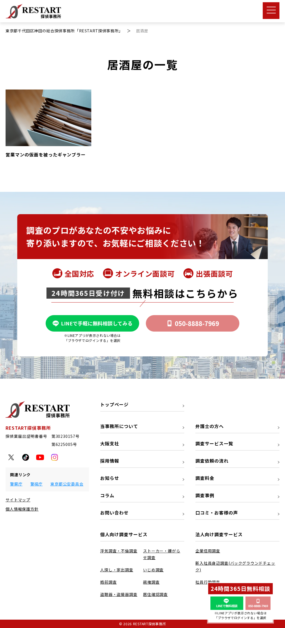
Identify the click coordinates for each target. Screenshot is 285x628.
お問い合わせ (114, 512)
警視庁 (36, 484)
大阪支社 (109, 443)
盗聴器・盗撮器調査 (118, 594)
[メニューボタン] (271, 10)
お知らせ (109, 478)
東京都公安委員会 (66, 484)
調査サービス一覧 (214, 443)
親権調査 (151, 582)
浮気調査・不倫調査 (118, 551)
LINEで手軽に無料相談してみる (96, 323)
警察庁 (16, 484)
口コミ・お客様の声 (216, 512)
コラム (107, 495)
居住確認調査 (155, 594)
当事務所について (119, 426)
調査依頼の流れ (212, 460)
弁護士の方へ (209, 426)
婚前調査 (108, 582)
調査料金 (204, 478)
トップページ (114, 404)
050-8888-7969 (197, 323)
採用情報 (109, 460)
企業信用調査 (207, 551)
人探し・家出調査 (116, 570)
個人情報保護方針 (22, 509)
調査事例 (204, 495)
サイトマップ (18, 500)
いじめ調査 (153, 570)
